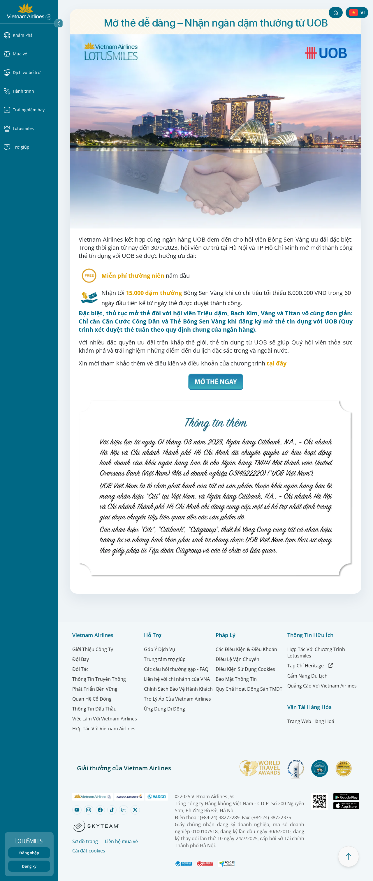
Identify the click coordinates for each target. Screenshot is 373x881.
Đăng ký (29, 866)
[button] (29, 35)
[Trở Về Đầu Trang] (348, 856)
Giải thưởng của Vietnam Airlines (124, 768)
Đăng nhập (29, 852)
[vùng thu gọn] (58, 23)
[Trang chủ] (336, 12)
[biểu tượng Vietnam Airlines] (29, 11)
